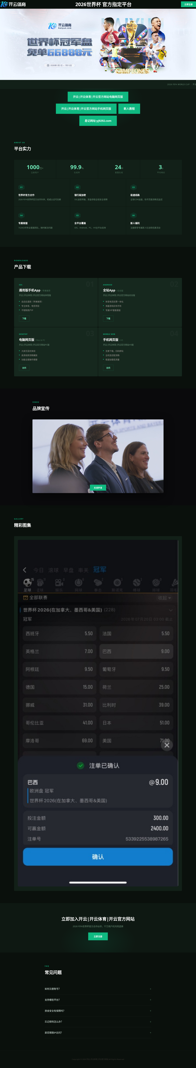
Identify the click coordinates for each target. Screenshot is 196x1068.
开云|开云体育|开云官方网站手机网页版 (86, 108)
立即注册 (188, 4)
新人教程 (129, 108)
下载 (24, 318)
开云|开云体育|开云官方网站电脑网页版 (98, 97)
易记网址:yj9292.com (98, 121)
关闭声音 (98, 488)
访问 (24, 367)
